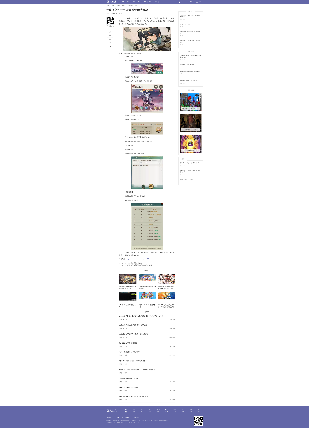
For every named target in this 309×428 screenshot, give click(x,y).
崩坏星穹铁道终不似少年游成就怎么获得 (133, 396)
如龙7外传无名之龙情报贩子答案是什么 (133, 361)
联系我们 (118, 417)
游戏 (145, 1)
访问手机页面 (110, 26)
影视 (150, 409)
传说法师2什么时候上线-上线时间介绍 (189, 80)
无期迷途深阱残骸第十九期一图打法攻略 (133, 334)
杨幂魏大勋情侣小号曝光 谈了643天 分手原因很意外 (138, 370)
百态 (199, 409)
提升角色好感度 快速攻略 (128, 343)
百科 (156, 1)
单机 (174, 412)
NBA (158, 412)
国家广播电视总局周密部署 (128, 387)
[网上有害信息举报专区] (125, 420)
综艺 (142, 409)
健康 (191, 409)
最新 (128, 1)
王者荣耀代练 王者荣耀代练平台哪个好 (133, 325)
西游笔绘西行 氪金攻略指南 (129, 378)
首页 (123, 1)
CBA (134, 412)
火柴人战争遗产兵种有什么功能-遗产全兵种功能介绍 (190, 171)
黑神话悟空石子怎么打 (185, 24)
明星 (125, 355)
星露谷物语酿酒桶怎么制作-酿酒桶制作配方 (190, 32)
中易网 (120, 319)
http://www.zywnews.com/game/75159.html (140, 259)
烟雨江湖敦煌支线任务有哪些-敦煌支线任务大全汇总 (190, 16)
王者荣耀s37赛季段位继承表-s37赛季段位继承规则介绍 (190, 56)
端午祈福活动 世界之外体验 (133, 263)
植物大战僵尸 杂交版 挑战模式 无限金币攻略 (138, 265)
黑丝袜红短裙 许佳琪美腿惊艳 (129, 352)
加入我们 (127, 417)
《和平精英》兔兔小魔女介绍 (187, 64)
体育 (150, 1)
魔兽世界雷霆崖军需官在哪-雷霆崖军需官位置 (190, 72)
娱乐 (134, 1)
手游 (191, 412)
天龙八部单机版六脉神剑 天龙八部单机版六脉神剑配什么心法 (141, 316)
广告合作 (136, 417)
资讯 (118, 5)
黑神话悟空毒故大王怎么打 (186, 179)
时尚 (183, 409)
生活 (139, 1)
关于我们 (108, 417)
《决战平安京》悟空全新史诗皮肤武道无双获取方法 (190, 41)
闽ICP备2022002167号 (134, 422)
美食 (174, 409)
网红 (134, 409)
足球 (150, 412)
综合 (142, 412)
